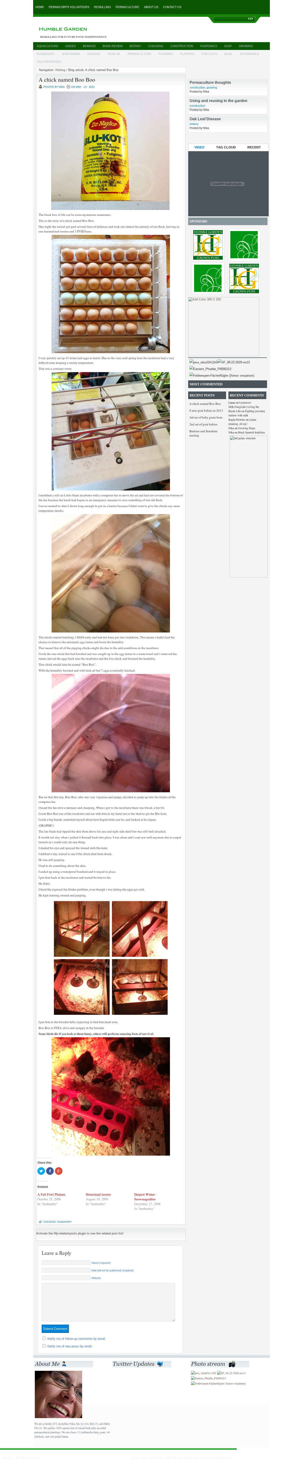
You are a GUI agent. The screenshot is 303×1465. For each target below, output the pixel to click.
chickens (155, 46)
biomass (89, 46)
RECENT (254, 147)
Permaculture (127, 7)
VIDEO (199, 147)
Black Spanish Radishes (251, 432)
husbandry (46, 54)
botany (135, 46)
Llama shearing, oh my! (242, 422)
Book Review (113, 46)
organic (94, 54)
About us (151, 7)
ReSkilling (102, 7)
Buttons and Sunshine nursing (203, 433)
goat (228, 46)
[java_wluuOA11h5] (203, 362)
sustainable (249, 54)
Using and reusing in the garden (218, 110)
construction (181, 46)
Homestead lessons (98, 1194)
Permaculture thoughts (210, 92)
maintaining (71, 54)
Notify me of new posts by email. (70, 1346)
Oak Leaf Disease (205, 128)
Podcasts (209, 54)
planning (165, 54)
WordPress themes (28, 1457)
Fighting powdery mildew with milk (246, 413)
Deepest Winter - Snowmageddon (145, 1196)
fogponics (208, 46)
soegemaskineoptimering (216, 1457)
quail (228, 54)
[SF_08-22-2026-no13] (234, 362)
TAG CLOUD (226, 147)
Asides (70, 46)
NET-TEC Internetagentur (182, 1457)
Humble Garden (83, 29)
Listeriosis (245, 402)
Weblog (60, 70)
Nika (231, 428)
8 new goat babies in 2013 (206, 410)
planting (187, 54)
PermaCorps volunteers (69, 7)
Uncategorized (49, 61)
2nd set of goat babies (203, 424)
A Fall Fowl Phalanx (51, 1194)
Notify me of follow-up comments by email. (76, 1338)
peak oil (114, 54)
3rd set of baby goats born (206, 417)
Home (40, 7)
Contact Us (172, 7)
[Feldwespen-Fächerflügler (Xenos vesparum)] (221, 375)
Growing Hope (246, 428)
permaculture (139, 54)
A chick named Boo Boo (67, 79)
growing (246, 46)
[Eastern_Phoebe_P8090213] (210, 369)
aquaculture (47, 46)
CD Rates (157, 1457)
